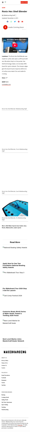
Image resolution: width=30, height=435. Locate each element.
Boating (3, 394)
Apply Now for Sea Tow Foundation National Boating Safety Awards (14, 265)
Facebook (4, 377)
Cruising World (5, 397)
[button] (7, 22)
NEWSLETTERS (24, 2)
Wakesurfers (9, 227)
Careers (3, 367)
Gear (3, 8)
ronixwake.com (6, 84)
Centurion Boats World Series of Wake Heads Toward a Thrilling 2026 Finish (14, 313)
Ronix (3, 227)
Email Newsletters (6, 375)
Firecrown (20, 424)
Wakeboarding (5, 409)
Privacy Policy (5, 360)
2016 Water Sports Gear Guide (14, 226)
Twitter (3, 382)
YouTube (4, 385)
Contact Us (4, 365)
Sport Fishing (5, 404)
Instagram (4, 380)
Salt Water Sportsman (7, 402)
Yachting (4, 407)
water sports (17, 227)
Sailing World (5, 399)
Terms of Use (5, 363)
